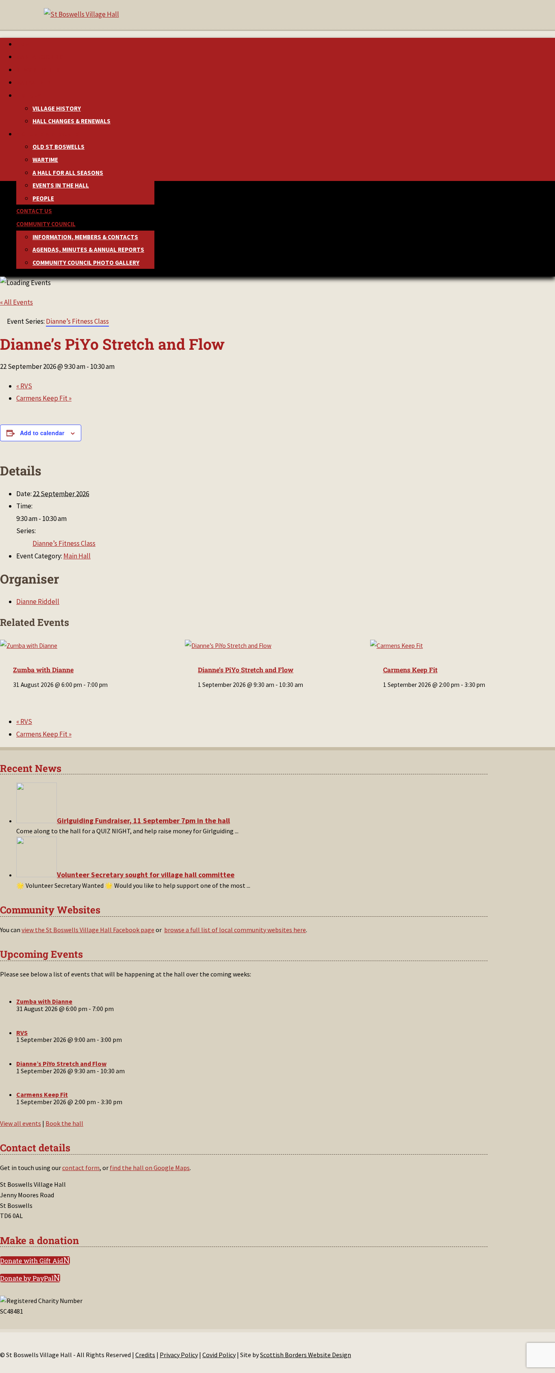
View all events (20, 1123)
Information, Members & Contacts (85, 237)
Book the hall (64, 1123)
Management (35, 82)
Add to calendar (42, 433)
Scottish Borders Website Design (305, 1355)
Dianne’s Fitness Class (64, 543)
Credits (145, 1355)
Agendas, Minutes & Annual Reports (88, 249)
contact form (81, 1168)
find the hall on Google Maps (150, 1168)
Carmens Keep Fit (44, 398)
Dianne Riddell (37, 601)
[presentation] (28, 645)
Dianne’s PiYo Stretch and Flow (245, 669)
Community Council (46, 224)
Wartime (45, 159)
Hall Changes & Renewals (72, 121)
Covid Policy (219, 1355)
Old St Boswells (59, 146)
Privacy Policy (179, 1355)
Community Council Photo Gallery (86, 262)
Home (24, 44)
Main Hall (77, 555)
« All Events (16, 302)
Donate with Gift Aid (31, 1260)
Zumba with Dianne (43, 669)
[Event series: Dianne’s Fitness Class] (307, 685)
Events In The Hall (61, 185)
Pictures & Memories (47, 134)
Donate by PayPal (27, 1278)
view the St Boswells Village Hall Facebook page (88, 930)
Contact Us (34, 211)
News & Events (38, 70)
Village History (57, 108)
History (28, 95)
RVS (24, 385)
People (43, 198)
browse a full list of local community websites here (235, 930)
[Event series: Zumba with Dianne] (112, 685)
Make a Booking (39, 57)
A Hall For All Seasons (68, 173)
